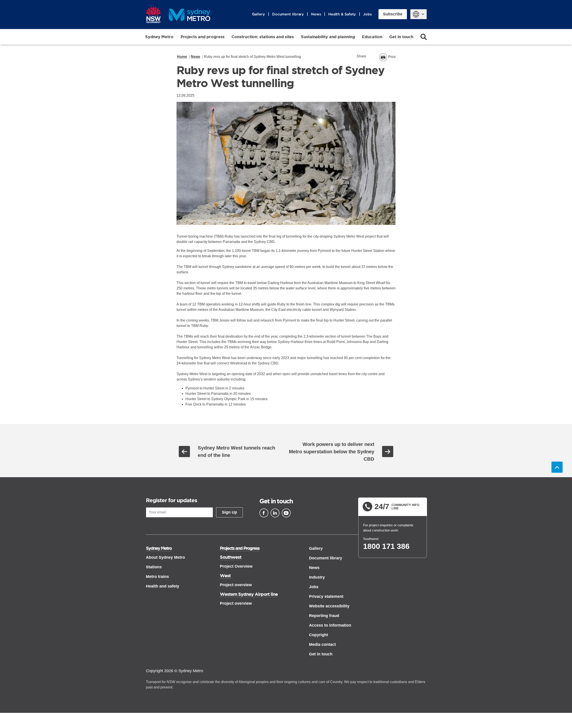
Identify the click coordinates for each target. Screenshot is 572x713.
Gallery (258, 14)
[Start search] (424, 37)
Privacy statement (326, 596)
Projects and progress (203, 36)
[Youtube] (286, 512)
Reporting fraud (324, 615)
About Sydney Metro (165, 557)
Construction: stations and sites (262, 36)
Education (372, 36)
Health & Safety (342, 14)
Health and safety (162, 586)
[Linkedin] (275, 512)
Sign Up (229, 512)
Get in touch (401, 36)
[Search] (424, 37)
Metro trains (157, 576)
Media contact (322, 644)
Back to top (557, 467)
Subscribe (392, 14)
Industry (317, 577)
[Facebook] (263, 512)
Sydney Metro (159, 36)
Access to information (330, 625)
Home (182, 57)
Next (387, 451)
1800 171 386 (386, 546)
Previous (184, 451)
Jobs (367, 14)
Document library (288, 14)
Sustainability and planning (328, 36)
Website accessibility (329, 606)
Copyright (318, 635)
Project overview (236, 585)
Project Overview (236, 566)
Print (391, 57)
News (316, 14)
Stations (154, 567)
